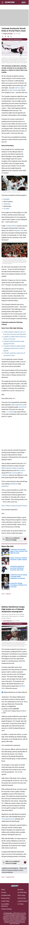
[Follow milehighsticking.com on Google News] (25, 539)
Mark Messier (13, 484)
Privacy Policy (5, 898)
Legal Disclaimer (23, 901)
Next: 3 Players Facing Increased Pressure (14, 505)
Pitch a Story (21, 895)
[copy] (11, 36)
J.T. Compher (10, 412)
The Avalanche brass (8, 819)
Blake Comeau (12, 473)
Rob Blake (6, 199)
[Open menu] (2, 2)
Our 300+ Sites (22, 892)
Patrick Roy (6, 204)
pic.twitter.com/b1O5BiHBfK (10, 709)
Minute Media (9, 913)
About (3, 889)
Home (3, 593)
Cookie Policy (5, 901)
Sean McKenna (7, 620)
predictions (5, 486)
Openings (20, 889)
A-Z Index (20, 904)
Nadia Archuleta (8, 33)
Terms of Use (22, 898)
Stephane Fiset (19, 230)
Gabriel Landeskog (18, 468)
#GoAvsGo (11, 704)
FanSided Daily (5, 895)
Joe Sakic (6, 208)
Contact (3, 892)
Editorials (8, 593)
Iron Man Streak (12, 90)
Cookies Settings (6, 909)
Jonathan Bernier (11, 226)
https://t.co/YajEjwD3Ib (9, 706)
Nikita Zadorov (20, 470)
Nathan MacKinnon (17, 405)
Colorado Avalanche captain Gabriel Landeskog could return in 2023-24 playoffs (14, 348)
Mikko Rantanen (7, 468)
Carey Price (21, 407)
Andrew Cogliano (19, 88)
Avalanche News (10, 877)
